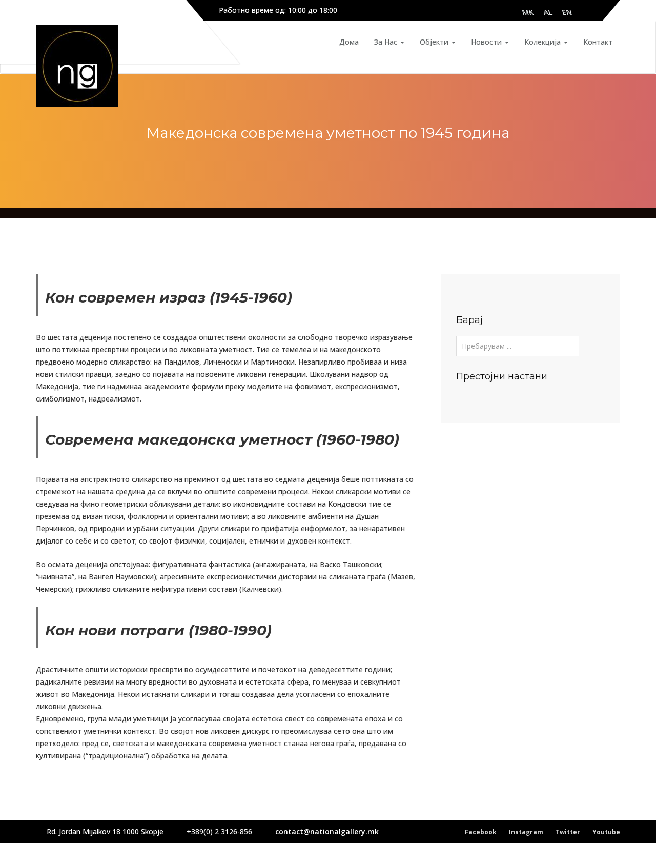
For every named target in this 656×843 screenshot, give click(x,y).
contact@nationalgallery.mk (327, 831)
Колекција (543, 42)
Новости (487, 42)
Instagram (526, 832)
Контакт (597, 42)
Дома (349, 42)
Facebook (481, 832)
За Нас (386, 42)
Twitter (568, 832)
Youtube (606, 832)
